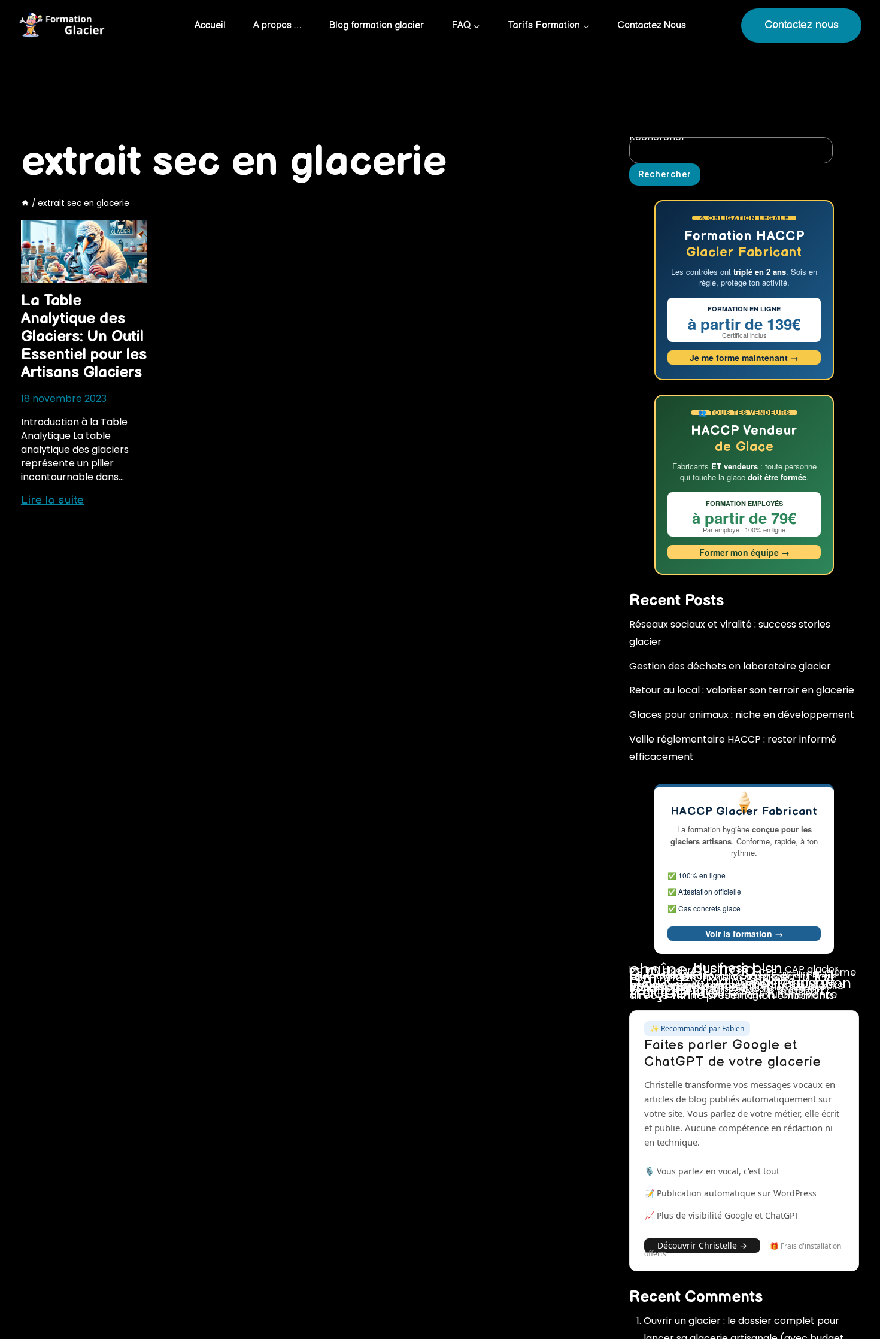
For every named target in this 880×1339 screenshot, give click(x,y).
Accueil (210, 25)
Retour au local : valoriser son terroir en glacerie (741, 690)
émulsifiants (806, 995)
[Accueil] (25, 203)
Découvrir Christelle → (702, 1245)
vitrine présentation (723, 994)
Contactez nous (801, 25)
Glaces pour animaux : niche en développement (741, 715)
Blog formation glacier (376, 25)
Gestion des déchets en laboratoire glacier (730, 666)
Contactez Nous (651, 25)
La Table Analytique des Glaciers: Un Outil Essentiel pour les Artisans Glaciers (84, 337)
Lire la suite (52, 500)
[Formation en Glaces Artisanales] (64, 25)
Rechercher (664, 174)
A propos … (277, 25)
